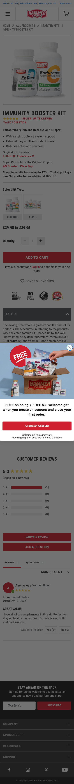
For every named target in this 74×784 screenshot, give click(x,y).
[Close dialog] (70, 348)
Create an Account (36, 425)
